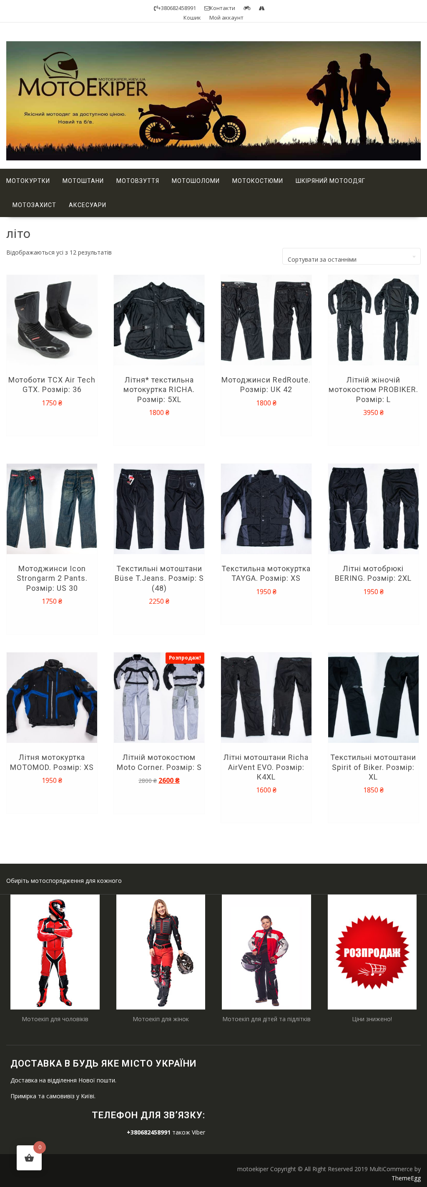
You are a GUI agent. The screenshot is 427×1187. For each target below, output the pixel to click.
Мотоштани (83, 180)
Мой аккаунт (226, 17)
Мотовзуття (137, 180)
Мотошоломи (196, 180)
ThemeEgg (406, 1178)
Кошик (192, 17)
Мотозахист (34, 205)
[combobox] (351, 256)
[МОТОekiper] (213, 158)
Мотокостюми (257, 180)
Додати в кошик (53, 421)
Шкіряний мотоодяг (330, 180)
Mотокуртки (28, 180)
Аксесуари (87, 205)
